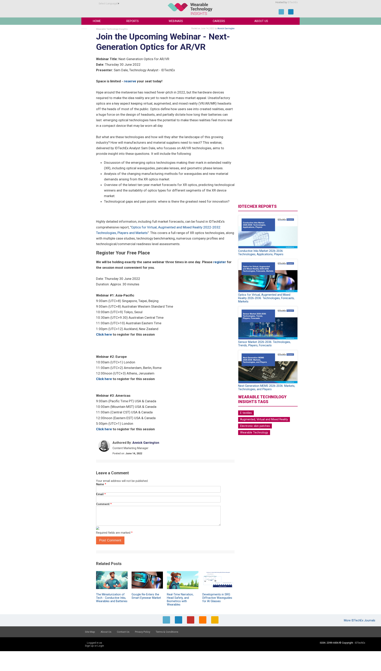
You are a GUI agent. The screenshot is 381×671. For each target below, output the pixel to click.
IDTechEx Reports (257, 206)
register (219, 262)
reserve (130, 81)
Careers (219, 21)
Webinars (176, 21)
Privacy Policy (142, 631)
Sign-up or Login (94, 645)
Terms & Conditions (167, 631)
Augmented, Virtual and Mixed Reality (264, 419)
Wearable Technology (254, 432)
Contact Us (123, 631)
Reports (132, 21)
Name (101, 484)
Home (97, 21)
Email (101, 494)
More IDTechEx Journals (360, 620)
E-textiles (246, 413)
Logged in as (94, 642)
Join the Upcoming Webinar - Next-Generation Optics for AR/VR (163, 42)
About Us (261, 21)
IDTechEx (293, 2)
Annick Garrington (226, 28)
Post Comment (110, 540)
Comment (104, 504)
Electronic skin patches (255, 426)
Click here (104, 334)
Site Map (90, 631)
